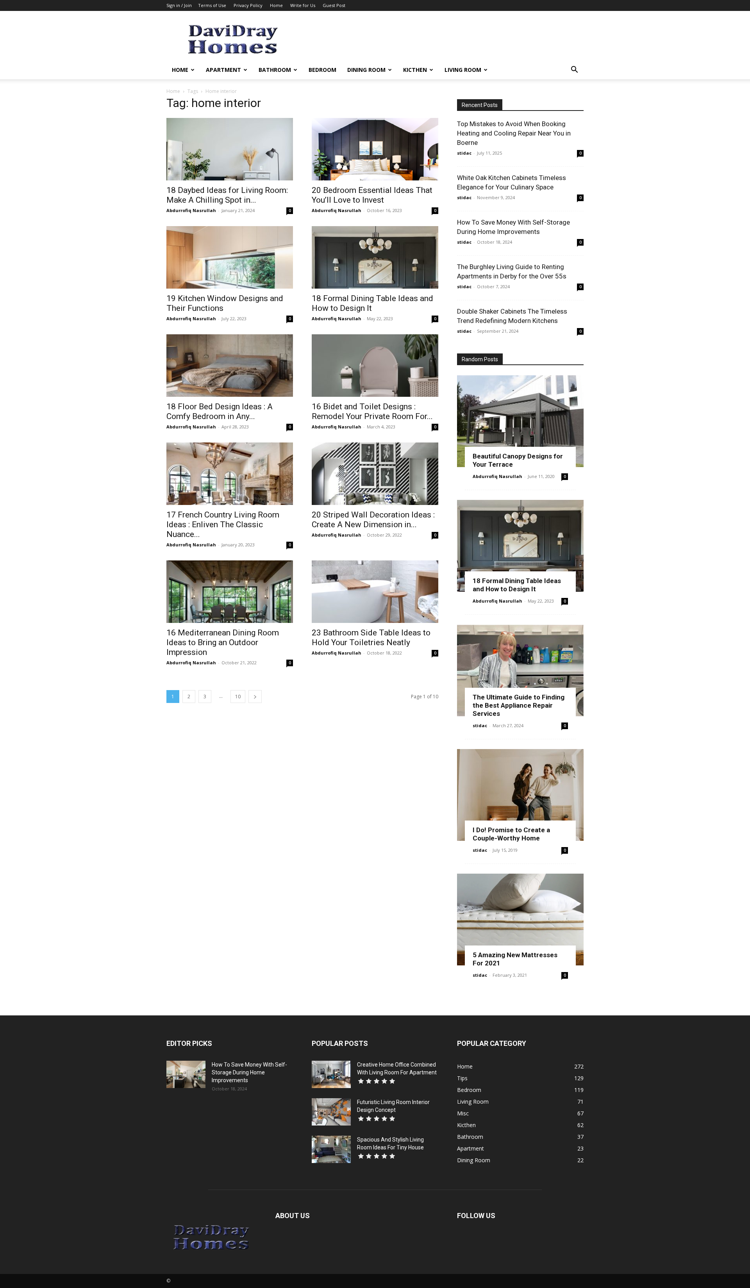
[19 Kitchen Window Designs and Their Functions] (229, 257)
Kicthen (415, 69)
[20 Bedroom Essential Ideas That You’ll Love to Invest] (375, 149)
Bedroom (322, 69)
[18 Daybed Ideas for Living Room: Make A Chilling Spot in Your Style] (229, 149)
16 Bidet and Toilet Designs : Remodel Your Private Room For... (372, 411)
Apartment (223, 69)
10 (238, 696)
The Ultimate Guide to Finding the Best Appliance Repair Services (518, 705)
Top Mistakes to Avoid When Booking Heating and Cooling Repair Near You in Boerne (514, 133)
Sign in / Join (179, 5)
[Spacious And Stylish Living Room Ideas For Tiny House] (331, 1149)
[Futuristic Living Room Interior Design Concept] (331, 1112)
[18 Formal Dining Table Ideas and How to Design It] (375, 257)
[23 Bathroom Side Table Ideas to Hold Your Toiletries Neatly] (375, 591)
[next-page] (255, 696)
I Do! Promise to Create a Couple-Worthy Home (511, 834)
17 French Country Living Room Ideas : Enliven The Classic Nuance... (222, 524)
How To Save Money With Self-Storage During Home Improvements (249, 1072)
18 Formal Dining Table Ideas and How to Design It (517, 585)
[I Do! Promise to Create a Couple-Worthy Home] (520, 795)
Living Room (463, 69)
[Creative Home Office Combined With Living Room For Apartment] (331, 1074)
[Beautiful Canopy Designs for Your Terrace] (520, 421)
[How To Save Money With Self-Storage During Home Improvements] (185, 1074)
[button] (574, 70)
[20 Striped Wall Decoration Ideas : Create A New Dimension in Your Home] (375, 473)
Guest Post (334, 5)
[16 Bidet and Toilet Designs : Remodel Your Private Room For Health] (375, 365)
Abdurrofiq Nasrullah (191, 210)
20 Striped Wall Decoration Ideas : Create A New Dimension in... (373, 519)
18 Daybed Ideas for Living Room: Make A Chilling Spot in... (227, 195)
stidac (464, 153)
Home (276, 5)
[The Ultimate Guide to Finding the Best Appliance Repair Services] (520, 670)
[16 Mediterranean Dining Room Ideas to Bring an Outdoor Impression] (229, 591)
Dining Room (366, 69)
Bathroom (275, 69)
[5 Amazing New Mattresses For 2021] (520, 919)
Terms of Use (212, 5)
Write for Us (302, 5)
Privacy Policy (248, 5)
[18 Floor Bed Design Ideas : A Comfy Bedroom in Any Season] (229, 365)
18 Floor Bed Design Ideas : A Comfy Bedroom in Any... (219, 411)
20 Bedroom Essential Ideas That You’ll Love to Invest (372, 195)
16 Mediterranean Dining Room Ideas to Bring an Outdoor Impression (222, 642)
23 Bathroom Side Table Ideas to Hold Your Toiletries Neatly (371, 637)
